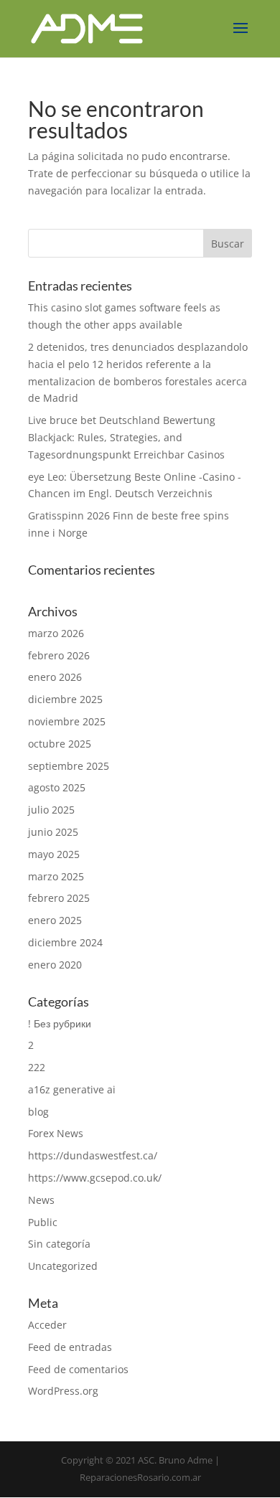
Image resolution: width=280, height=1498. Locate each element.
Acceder (47, 1325)
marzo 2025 (56, 876)
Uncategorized (63, 1266)
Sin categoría (59, 1243)
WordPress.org (63, 1391)
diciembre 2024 (65, 942)
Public (42, 1222)
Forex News (55, 1133)
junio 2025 (53, 832)
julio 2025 (51, 809)
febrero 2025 (59, 898)
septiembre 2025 (68, 766)
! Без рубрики (59, 1023)
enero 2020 (55, 964)
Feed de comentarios (78, 1369)
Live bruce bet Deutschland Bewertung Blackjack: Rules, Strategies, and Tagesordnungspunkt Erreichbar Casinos (126, 437)
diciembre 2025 (65, 699)
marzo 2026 (56, 633)
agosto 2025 (56, 787)
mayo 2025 (54, 854)
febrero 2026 (59, 655)
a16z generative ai (72, 1089)
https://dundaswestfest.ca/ (92, 1155)
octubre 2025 (59, 743)
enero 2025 (55, 920)
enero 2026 (55, 677)
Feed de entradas (70, 1347)
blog (38, 1111)
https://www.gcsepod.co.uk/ (95, 1177)
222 (36, 1067)
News (41, 1200)
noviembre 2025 (67, 721)
